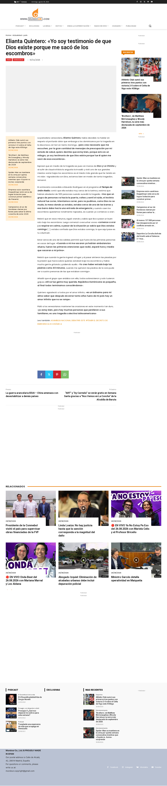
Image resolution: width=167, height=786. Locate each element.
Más (140, 134)
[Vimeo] (148, 1)
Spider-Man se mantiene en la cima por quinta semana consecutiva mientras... (148, 180)
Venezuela (18, 60)
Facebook (114, 767)
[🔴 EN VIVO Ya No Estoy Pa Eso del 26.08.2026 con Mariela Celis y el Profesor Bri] (136, 508)
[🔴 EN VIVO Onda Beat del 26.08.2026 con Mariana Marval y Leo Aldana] (31, 560)
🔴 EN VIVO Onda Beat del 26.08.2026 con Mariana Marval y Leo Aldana (24, 580)
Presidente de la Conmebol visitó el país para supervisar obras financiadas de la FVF (23, 529)
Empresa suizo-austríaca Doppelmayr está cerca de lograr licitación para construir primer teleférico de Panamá (20, 194)
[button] (150, 26)
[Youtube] (151, 1)
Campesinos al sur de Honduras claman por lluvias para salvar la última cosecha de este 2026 (19, 210)
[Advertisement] (76, 352)
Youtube (158, 767)
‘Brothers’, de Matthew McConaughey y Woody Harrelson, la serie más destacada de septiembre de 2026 (19, 160)
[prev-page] (7, 589)
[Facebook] (137, 1)
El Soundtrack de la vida (26, 694)
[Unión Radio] (35, 14)
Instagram (129, 767)
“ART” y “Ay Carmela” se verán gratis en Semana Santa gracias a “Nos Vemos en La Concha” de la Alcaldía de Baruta (90, 396)
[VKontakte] (137, 767)
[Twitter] (144, 1)
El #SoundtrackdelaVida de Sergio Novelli (30, 698)
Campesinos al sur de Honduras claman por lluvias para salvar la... (146, 209)
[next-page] (11, 589)
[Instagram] (140, 1)
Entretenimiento (102, 710)
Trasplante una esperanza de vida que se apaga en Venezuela (29, 726)
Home (8, 35)
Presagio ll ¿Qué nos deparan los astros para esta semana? (28, 713)
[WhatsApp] (65, 374)
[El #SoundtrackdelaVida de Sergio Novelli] (11, 699)
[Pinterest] (57, 374)
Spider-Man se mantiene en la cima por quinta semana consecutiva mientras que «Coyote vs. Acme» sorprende (19, 177)
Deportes (99, 694)
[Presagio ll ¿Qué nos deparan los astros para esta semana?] (11, 712)
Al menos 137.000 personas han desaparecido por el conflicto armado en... (148, 223)
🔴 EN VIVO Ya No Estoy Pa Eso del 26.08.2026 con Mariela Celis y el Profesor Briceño (130, 529)
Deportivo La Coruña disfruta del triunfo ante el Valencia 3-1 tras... (149, 236)
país (25, 35)
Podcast (21, 721)
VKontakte (144, 767)
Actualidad (17, 35)
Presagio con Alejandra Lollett (28, 708)
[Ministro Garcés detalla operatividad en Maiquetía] (136, 560)
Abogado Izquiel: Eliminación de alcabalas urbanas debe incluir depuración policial (77, 580)
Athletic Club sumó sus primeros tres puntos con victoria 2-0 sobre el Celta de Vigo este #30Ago (107, 700)
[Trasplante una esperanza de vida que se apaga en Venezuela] (11, 726)
